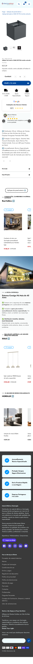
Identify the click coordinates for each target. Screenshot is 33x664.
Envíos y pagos (6, 571)
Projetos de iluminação (9, 564)
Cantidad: (8, 76)
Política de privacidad (9, 577)
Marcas (4, 561)
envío (15, 69)
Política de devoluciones (9, 580)
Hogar (4, 12)
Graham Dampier (12, 114)
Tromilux (4, 62)
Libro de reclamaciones (9, 604)
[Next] (10, 161)
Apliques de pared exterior (14, 12)
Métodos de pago (7, 583)
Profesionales (6, 592)
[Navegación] (29, 4)
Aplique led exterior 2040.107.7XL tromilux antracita (16, 14)
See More (10, 126)
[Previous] (4, 161)
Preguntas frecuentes (8, 595)
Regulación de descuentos (10, 574)
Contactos (5, 589)
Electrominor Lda (11, 651)
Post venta (5, 586)
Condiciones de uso (8, 567)
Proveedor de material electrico (11, 558)
